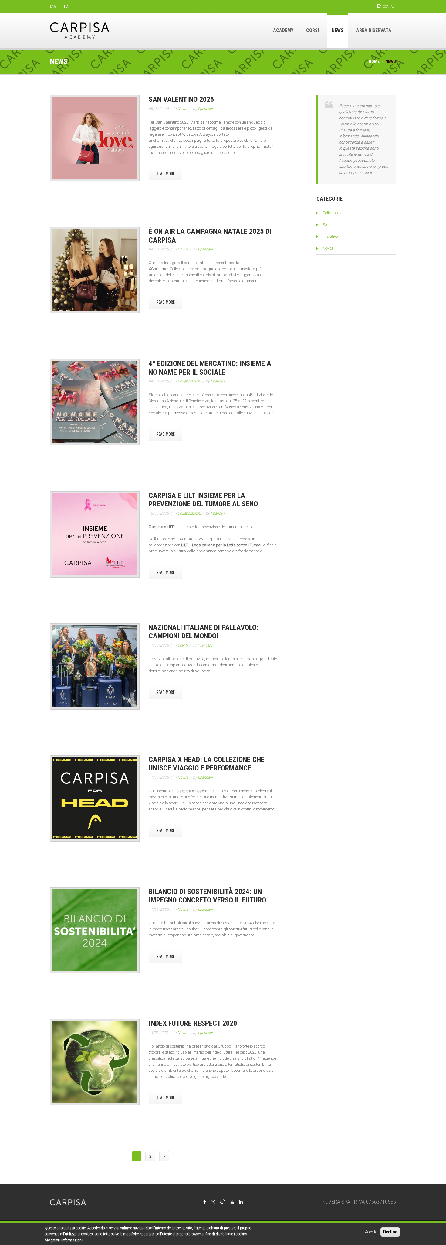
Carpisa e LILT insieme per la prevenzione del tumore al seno (203, 499)
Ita (66, 6)
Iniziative (330, 236)
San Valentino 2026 (181, 99)
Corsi (312, 30)
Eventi (182, 645)
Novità (182, 109)
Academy (283, 30)
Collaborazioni (189, 381)
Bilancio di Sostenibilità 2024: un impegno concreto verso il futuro (207, 896)
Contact (389, 6)
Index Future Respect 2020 (193, 1023)
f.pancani (205, 109)
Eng (53, 6)
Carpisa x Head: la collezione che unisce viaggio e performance (207, 764)
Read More (165, 173)
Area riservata (373, 30)
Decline (390, 1232)
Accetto (371, 1232)
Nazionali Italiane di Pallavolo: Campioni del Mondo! (203, 632)
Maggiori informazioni (64, 1240)
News (337, 30)
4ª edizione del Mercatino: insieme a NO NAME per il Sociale (210, 367)
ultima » (183, 1156)
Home (374, 61)
